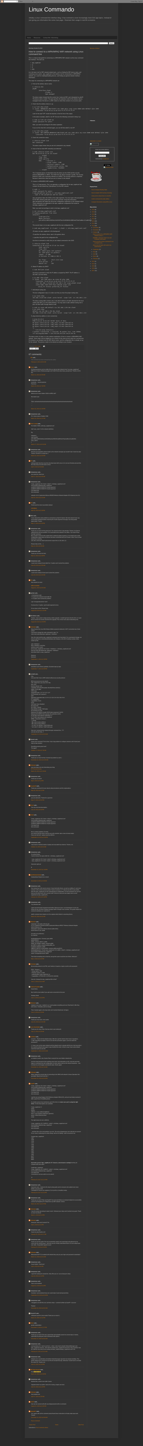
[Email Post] (44, 346)
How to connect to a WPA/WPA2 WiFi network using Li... (102, 234)
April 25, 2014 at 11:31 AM (38, 497)
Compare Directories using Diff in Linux (101, 202)
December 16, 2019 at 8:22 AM (39, 1308)
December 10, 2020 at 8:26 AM (39, 1338)
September (96, 249)
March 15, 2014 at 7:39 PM (38, 386)
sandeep (33, 1036)
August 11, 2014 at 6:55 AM (38, 587)
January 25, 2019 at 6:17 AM (38, 1234)
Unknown (33, 627)
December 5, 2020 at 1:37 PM (39, 1327)
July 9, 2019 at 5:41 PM (37, 1266)
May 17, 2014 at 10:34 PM (38, 523)
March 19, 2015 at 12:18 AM (38, 771)
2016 (93, 218)
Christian (33, 964)
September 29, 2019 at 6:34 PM (39, 1295)
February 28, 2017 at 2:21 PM (39, 1192)
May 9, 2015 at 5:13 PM (37, 780)
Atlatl (32, 815)
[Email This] (30, 349)
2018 (93, 214)
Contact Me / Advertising (50, 37)
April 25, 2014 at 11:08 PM (38, 510)
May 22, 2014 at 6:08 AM (37, 546)
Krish (32, 805)
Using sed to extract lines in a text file (101, 196)
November (96, 230)
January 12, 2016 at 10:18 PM (39, 897)
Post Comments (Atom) (42, 1427)
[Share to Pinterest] (38, 349)
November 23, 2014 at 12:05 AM (39, 760)
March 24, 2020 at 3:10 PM (38, 1317)
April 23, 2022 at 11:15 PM (38, 1387)
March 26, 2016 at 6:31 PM (38, 916)
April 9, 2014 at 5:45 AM (37, 467)
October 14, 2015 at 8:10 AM (38, 847)
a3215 (32, 1402)
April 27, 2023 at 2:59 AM (37, 1396)
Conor (32, 367)
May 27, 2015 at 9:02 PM (37, 800)
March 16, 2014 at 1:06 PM (38, 408)
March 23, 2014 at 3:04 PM (38, 455)
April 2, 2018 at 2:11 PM (37, 1224)
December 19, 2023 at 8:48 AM (39, 1417)
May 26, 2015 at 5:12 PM (37, 790)
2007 (93, 270)
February (95, 258)
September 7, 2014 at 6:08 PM (39, 669)
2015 (93, 221)
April (94, 254)
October (95, 232)
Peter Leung (34, 423)
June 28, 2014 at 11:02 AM (38, 575)
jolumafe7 (33, 1411)
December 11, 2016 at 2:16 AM (39, 1067)
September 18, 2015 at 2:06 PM (39, 837)
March (95, 256)
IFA (31, 357)
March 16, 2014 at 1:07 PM (38, 418)
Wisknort (33, 921)
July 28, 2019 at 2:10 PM (37, 1276)
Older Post (81, 1424)
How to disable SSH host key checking (101, 193)
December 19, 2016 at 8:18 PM (39, 1078)
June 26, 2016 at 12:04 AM (38, 1022)
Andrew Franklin (35, 987)
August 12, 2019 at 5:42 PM (38, 1285)
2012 (93, 261)
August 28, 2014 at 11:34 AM (38, 610)
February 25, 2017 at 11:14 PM (39, 1179)
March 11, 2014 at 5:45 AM (38, 375)
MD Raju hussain (35, 1369)
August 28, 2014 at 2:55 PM (38, 622)
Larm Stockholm (35, 1027)
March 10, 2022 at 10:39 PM (38, 1374)
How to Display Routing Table (99, 189)
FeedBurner (106, 159)
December (96, 227)
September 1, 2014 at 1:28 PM (39, 659)
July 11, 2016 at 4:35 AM (37, 1031)
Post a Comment (35, 1421)
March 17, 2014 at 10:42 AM (38, 444)
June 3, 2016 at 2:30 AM (37, 1012)
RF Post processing (36, 769)
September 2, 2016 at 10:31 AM (39, 1051)
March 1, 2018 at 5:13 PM (38, 1215)
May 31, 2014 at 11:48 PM (38, 555)
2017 (93, 216)
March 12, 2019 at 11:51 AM (38, 1257)
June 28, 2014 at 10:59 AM (38, 565)
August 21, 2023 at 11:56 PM (38, 1406)
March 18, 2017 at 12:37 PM (38, 1204)
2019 (93, 212)
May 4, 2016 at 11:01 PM (37, 959)
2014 (93, 223)
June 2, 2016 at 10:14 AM (38, 981)
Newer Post (32, 1424)
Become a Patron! (94, 48)
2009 (93, 266)
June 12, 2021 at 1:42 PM (38, 1364)
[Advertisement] (64, 28)
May (94, 251)
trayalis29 (33, 786)
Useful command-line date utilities (100, 199)
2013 (93, 225)
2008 (93, 268)
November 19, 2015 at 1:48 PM (39, 869)
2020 (93, 209)
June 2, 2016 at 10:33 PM (38, 997)
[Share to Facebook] (36, 349)
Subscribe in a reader (95, 141)
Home (29, 37)
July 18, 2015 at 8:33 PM (37, 809)
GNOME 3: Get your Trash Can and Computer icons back (102, 238)
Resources (37, 37)
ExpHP (32, 1083)
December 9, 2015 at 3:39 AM (39, 881)
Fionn (32, 1323)
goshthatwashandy (36, 875)
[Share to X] (34, 349)
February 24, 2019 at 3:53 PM (39, 1247)
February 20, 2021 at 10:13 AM (39, 1351)
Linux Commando (51, 9)
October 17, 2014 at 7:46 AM (38, 750)
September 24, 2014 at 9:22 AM (39, 734)
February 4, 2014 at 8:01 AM (38, 362)
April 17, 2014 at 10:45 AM (38, 476)
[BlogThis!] (32, 349)
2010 (93, 263)
